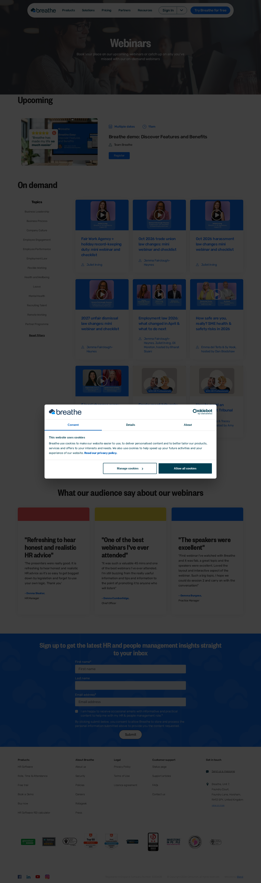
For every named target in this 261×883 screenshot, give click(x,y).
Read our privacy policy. (100, 453)
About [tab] (188, 424)
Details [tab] (130, 424)
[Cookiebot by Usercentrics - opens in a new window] (195, 412)
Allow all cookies (185, 468)
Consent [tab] (73, 424)
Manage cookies (128, 468)
